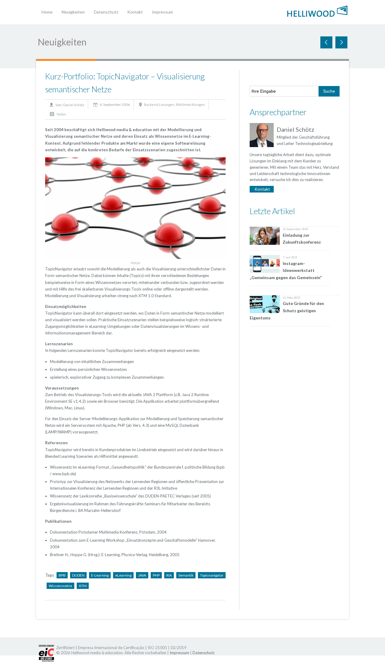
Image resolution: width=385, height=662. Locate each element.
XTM (83, 585)
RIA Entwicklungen (190, 104)
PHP (156, 575)
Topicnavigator (211, 575)
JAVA (142, 575)
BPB (62, 575)
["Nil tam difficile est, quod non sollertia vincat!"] (317, 10)
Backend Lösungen (159, 104)
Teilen (61, 114)
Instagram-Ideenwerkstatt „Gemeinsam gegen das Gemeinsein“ (286, 270)
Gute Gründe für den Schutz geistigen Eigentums (287, 310)
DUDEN (78, 575)
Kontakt (135, 11)
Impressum (162, 11)
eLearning (123, 575)
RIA (169, 575)
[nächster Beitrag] (326, 42)
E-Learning (100, 575)
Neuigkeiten (73, 11)
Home (47, 11)
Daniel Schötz (73, 105)
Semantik (185, 575)
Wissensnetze (60, 585)
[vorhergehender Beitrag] (341, 42)
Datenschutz (106, 11)
